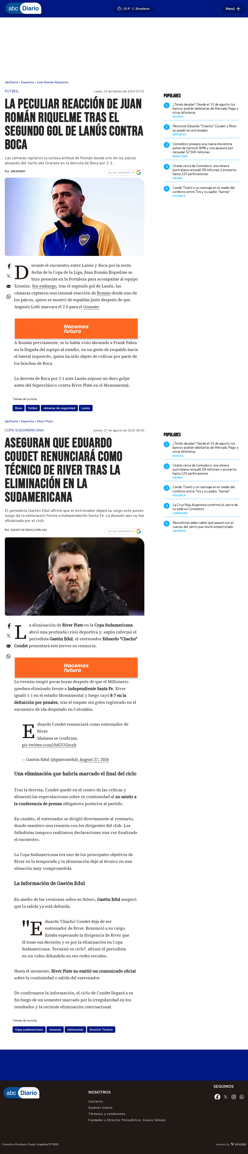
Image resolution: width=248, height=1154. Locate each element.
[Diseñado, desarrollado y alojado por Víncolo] (238, 1145)
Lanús (85, 408)
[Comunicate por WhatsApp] (242, 1097)
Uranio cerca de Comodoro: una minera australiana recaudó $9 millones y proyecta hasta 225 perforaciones (204, 170)
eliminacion (75, 1030)
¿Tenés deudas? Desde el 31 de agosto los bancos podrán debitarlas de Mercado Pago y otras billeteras (205, 108)
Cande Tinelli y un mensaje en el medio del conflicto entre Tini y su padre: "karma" (203, 190)
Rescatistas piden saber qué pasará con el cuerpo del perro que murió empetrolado (203, 525)
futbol (32, 408)
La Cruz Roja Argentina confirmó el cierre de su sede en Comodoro (205, 507)
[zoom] (74, 217)
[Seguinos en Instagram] (234, 1097)
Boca (18, 408)
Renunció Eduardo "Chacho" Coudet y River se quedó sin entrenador (204, 128)
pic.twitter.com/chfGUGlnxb (49, 745)
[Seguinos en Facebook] (217, 1097)
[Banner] (76, 338)
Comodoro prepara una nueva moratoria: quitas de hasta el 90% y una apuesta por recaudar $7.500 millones (202, 148)
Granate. (91, 307)
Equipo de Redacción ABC (29, 530)
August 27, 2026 (94, 759)
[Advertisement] (124, 48)
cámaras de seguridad (59, 408)
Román (104, 293)
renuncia (55, 1030)
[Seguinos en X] (225, 1096)
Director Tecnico (101, 1030)
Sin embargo (44, 286)
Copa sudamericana (29, 1030)
